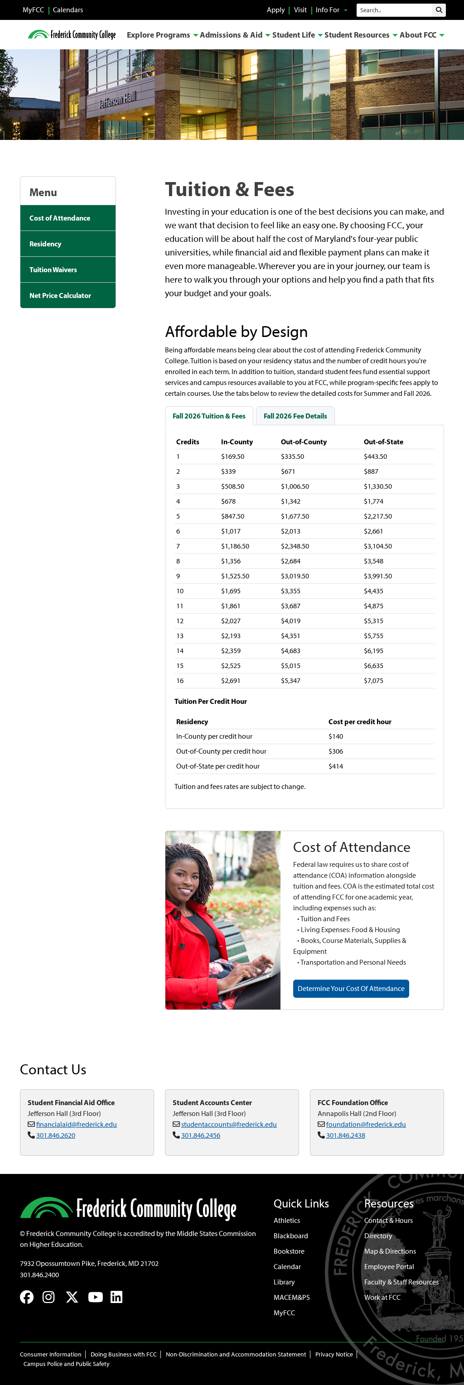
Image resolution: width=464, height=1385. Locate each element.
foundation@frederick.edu (366, 1124)
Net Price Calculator (60, 295)
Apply (276, 9)
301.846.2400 (39, 1274)
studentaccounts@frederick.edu (229, 1124)
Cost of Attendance (59, 217)
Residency (45, 243)
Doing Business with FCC (124, 1354)
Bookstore (289, 1251)
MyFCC (33, 9)
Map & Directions (390, 1251)
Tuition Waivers (53, 269)
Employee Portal (389, 1266)
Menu (43, 192)
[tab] (209, 415)
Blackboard (291, 1235)
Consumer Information (51, 1354)
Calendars (68, 9)
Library (284, 1282)
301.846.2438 (345, 1135)
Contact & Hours (388, 1220)
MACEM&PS (292, 1297)
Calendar (287, 1266)
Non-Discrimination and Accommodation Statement (236, 1354)
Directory (378, 1235)
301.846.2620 (55, 1135)
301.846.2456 (200, 1135)
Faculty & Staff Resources (401, 1282)
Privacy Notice (334, 1354)
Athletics (287, 1220)
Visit (300, 9)
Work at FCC (382, 1297)
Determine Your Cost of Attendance (351, 988)
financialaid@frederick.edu (76, 1124)
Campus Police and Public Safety (67, 1364)
